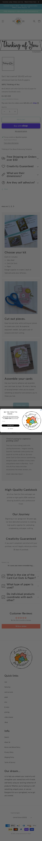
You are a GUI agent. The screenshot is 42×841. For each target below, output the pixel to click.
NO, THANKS (10, 428)
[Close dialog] (41, 410)
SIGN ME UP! (10, 425)
